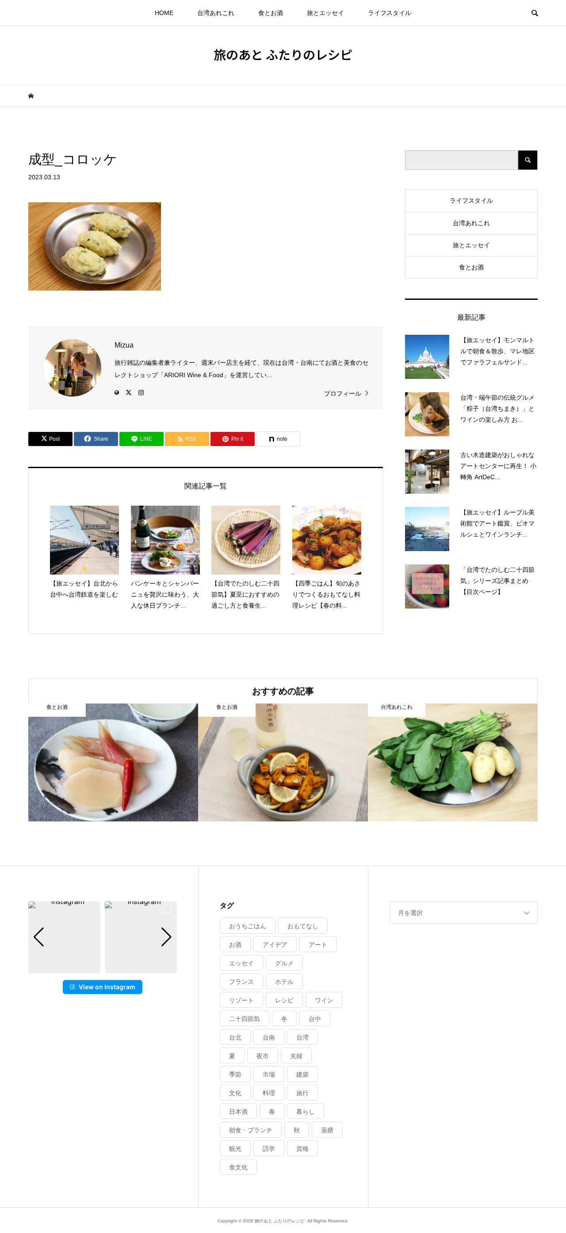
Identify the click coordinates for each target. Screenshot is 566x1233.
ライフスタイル (389, 12)
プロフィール (342, 393)
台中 (315, 1018)
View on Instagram (107, 987)
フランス (241, 981)
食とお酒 (270, 12)
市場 (269, 1074)
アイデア (275, 944)
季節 (235, 1074)
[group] (64, 937)
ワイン (324, 1000)
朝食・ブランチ (250, 1130)
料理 (269, 1093)
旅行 (302, 1093)
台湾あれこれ (215, 12)
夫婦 (296, 1055)
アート (318, 944)
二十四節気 (244, 1018)
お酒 (235, 944)
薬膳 (327, 1130)
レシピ (284, 1000)
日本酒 (238, 1111)
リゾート (241, 1000)
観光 (235, 1148)
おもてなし (302, 926)
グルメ (284, 963)
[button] (102, 967)
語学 (269, 1148)
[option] (113, 762)
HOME (164, 12)
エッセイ (241, 963)
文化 (235, 1093)
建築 (302, 1074)
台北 (235, 1037)
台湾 (302, 1037)
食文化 (238, 1167)
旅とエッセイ (325, 12)
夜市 (262, 1055)
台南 (269, 1037)
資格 (302, 1148)
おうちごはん (247, 926)
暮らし (305, 1111)
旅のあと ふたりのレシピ (283, 54)
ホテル (284, 981)
